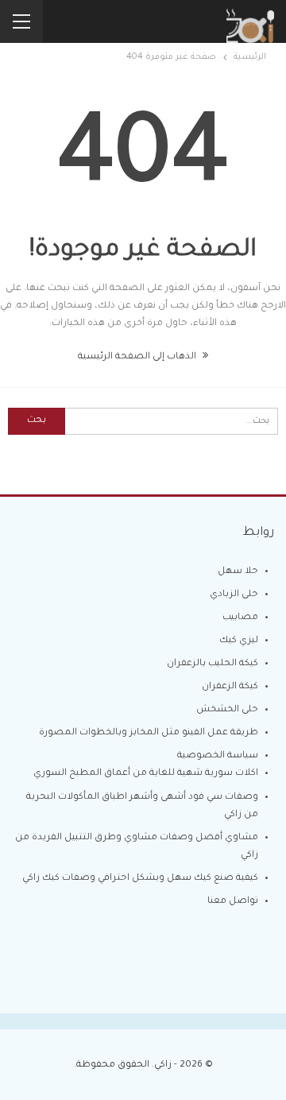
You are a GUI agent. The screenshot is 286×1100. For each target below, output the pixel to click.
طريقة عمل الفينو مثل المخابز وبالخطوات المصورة (148, 733)
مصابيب (240, 618)
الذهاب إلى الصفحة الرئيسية (138, 357)
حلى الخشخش (227, 710)
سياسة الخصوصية (217, 756)
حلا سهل (238, 572)
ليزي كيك (238, 641)
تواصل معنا (232, 902)
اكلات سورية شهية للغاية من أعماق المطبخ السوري (145, 774)
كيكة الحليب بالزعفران (212, 664)
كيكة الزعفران (230, 687)
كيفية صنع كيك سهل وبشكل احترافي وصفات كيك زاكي (140, 878)
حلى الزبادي (234, 595)
